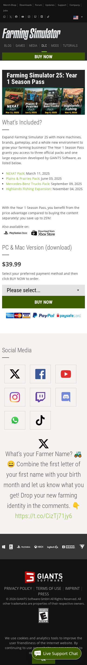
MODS (55, 45)
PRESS (43, 594)
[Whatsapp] (4, 16)
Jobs (5, 10)
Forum (38, 4)
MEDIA (33, 45)
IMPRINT (72, 588)
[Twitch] (36, 16)
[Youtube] (23, 16)
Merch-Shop (9, 4)
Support (62, 4)
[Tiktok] (48, 16)
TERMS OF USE (48, 588)
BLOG (7, 45)
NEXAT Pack (15, 173)
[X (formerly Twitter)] (11, 17)
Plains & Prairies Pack (22, 178)
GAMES (20, 45)
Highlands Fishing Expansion (28, 189)
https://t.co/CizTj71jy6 (43, 516)
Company (75, 4)
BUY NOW (43, 56)
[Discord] (42, 16)
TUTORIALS (70, 45)
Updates (50, 4)
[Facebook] (16, 16)
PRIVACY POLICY (18, 588)
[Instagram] (29, 16)
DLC (44, 45)
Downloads (25, 4)
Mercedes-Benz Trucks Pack (27, 184)
